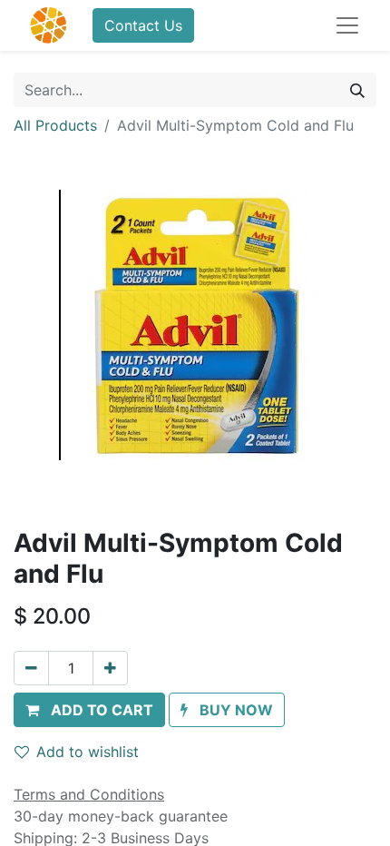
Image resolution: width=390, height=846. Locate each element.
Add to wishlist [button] (87, 752)
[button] (89, 710)
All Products (55, 125)
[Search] (357, 90)
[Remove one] (31, 668)
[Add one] (110, 668)
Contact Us (143, 25)
